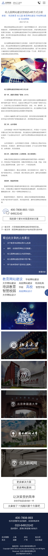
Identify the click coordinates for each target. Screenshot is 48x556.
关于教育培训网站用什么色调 (18, 243)
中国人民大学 (24, 368)
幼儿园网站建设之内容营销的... (19, 254)
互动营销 (25, 19)
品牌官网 (19, 468)
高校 (29, 287)
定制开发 (32, 322)
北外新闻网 (24, 457)
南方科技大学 (24, 427)
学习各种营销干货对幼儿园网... (19, 264)
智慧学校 (40, 287)
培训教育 (12, 16)
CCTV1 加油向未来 (24, 311)
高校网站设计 (25, 291)
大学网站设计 (9, 295)
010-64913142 (24, 525)
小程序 (24, 322)
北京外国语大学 (24, 398)
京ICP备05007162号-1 (24, 554)
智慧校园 (9, 291)
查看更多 (42, 272)
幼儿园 (20, 16)
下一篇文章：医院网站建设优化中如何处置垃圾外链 (21, 230)
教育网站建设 (30, 16)
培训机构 (39, 283)
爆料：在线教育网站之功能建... (19, 248)
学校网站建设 (32, 279)
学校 (21, 287)
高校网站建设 (25, 283)
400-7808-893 (24, 517)
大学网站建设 (9, 283)
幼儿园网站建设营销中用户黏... (19, 259)
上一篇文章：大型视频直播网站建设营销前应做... (20, 227)
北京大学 (24, 339)
